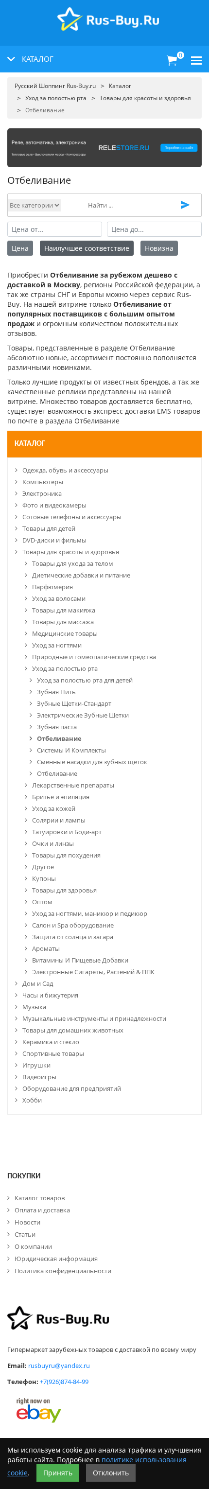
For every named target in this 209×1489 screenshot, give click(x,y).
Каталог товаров (40, 1197)
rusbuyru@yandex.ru (59, 1365)
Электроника (42, 493)
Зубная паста (57, 726)
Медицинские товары (65, 633)
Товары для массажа (63, 621)
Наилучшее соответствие (86, 248)
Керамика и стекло (50, 1041)
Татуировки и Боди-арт (67, 831)
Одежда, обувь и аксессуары (65, 470)
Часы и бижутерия (50, 995)
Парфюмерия (52, 586)
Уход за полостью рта (65, 668)
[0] (172, 61)
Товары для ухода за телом (72, 563)
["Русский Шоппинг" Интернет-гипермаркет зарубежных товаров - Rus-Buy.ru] (108, 13)
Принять (57, 1472)
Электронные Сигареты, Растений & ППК (93, 971)
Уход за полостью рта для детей (85, 680)
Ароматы (46, 948)
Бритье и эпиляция (60, 796)
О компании (33, 1246)
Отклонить (111, 1472)
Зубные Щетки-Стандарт (74, 703)
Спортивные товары (53, 1053)
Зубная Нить (56, 691)
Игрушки (36, 1065)
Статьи (25, 1234)
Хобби (32, 1100)
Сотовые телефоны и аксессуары (72, 516)
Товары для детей (48, 528)
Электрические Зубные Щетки (83, 715)
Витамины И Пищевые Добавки (80, 960)
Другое (43, 866)
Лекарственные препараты (73, 785)
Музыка (34, 1006)
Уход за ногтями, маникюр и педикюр (89, 913)
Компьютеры (42, 481)
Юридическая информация (56, 1258)
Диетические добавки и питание (81, 575)
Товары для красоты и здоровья (70, 551)
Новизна (159, 248)
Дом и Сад (37, 983)
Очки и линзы (53, 843)
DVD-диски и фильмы (54, 540)
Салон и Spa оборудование (73, 925)
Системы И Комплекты (71, 750)
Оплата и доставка (42, 1210)
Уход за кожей (53, 808)
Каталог (30, 444)
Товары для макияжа (63, 610)
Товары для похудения (66, 855)
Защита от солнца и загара (72, 936)
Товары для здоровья (64, 890)
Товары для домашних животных (72, 1030)
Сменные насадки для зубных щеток (92, 761)
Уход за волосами (59, 598)
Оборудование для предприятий (71, 1088)
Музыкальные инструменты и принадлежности (94, 1018)
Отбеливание (59, 738)
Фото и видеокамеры (54, 505)
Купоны (44, 878)
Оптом (42, 901)
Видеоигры (39, 1076)
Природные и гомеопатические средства (94, 656)
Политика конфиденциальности (63, 1270)
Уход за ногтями (57, 645)
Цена (20, 248)
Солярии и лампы (59, 820)
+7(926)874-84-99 (64, 1381)
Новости (27, 1222)
